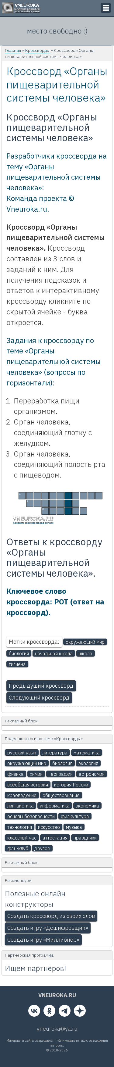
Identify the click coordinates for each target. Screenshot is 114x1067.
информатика (55, 806)
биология (19, 653)
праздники (85, 838)
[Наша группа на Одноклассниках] (49, 1012)
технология (19, 827)
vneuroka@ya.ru (57, 1028)
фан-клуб (17, 848)
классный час (21, 838)
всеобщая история (27, 785)
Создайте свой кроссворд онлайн (33, 522)
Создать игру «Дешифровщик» (47, 927)
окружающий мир (85, 642)
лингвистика (20, 806)
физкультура (75, 816)
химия (36, 774)
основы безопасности (31, 816)
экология (88, 763)
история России (71, 785)
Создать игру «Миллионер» (43, 939)
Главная (13, 50)
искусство (49, 827)
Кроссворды (37, 50)
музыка (74, 827)
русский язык (21, 753)
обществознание (61, 795)
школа (85, 653)
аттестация (55, 838)
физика (15, 774)
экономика (87, 806)
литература (54, 753)
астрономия (92, 774)
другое (42, 848)
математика (87, 753)
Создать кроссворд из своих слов (51, 915)
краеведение (21, 795)
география (61, 774)
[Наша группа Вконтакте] (34, 1012)
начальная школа (54, 653)
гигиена (17, 664)
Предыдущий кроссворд (41, 685)
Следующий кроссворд (39, 697)
